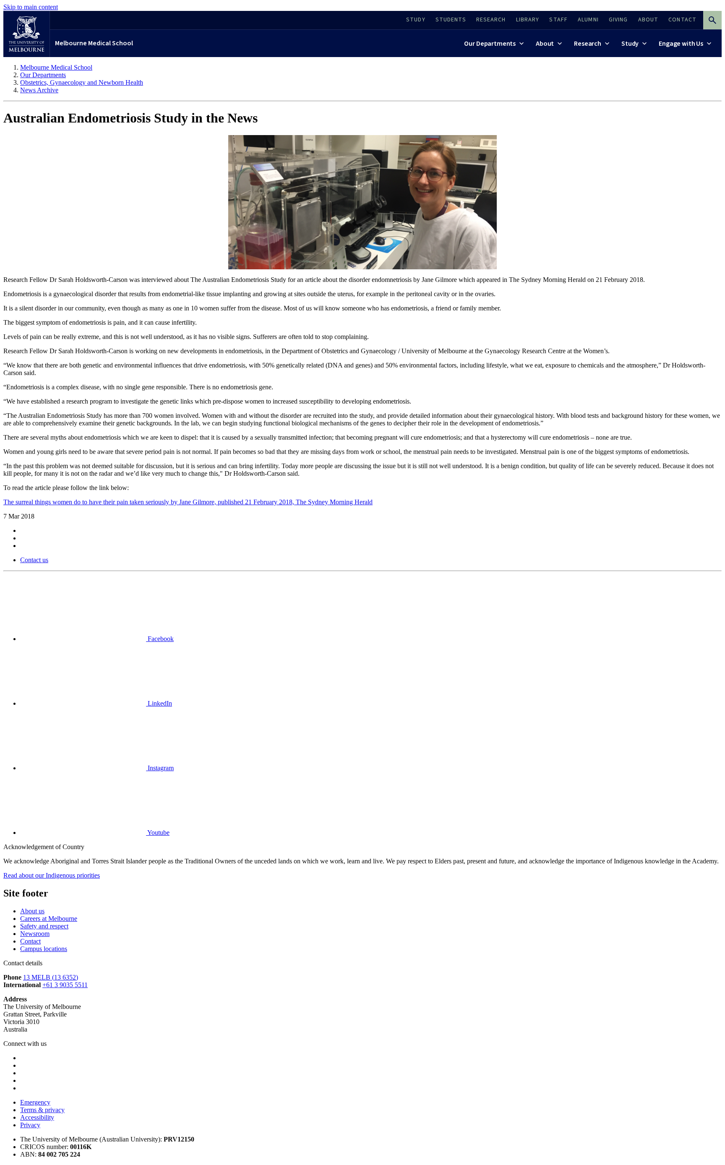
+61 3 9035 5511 (65, 984)
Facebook (160, 638)
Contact (30, 941)
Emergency (35, 1102)
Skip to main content (30, 6)
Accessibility (37, 1117)
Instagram (160, 767)
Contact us (34, 559)
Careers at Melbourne (48, 918)
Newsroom (35, 933)
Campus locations (43, 948)
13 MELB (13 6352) (50, 977)
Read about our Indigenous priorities (51, 875)
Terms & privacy (42, 1109)
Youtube (158, 832)
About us (32, 911)
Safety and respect (44, 926)
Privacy (30, 1125)
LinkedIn (159, 703)
